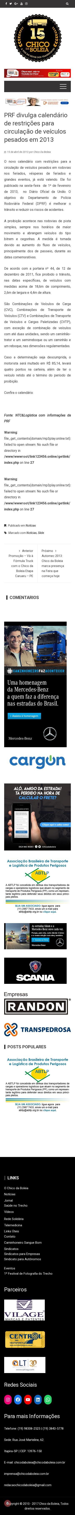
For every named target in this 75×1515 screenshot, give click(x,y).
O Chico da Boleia (16, 1188)
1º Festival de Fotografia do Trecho (28, 1273)
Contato (9, 1236)
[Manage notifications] (7, 1503)
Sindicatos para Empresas (22, 1254)
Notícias (31, 525)
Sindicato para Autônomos (22, 1259)
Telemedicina (13, 1225)
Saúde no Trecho (16, 1205)
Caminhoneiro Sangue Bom (23, 1242)
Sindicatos (11, 1249)
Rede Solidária (14, 1219)
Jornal (8, 1200)
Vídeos (9, 1212)
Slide (41, 533)
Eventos (9, 1268)
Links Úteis (11, 1231)
